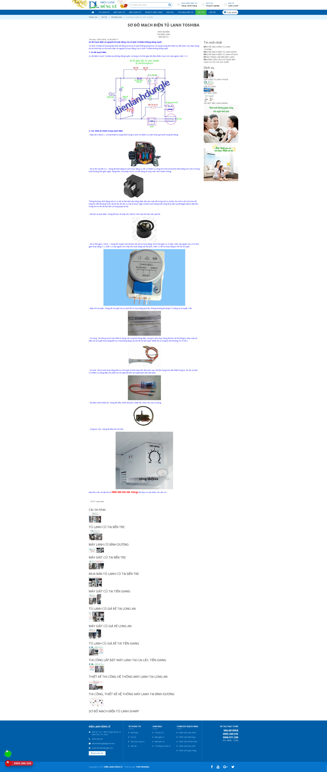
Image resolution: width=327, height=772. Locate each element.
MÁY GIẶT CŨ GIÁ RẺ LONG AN (110, 626)
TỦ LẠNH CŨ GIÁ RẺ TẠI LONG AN (112, 608)
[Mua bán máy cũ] (178, 4)
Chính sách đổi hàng (187, 737)
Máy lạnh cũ (135, 12)
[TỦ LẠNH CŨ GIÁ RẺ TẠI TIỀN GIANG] (144, 634)
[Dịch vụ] (203, 4)
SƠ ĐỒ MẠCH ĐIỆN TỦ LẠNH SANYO (221, 52)
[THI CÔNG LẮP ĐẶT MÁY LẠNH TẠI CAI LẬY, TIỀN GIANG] (144, 651)
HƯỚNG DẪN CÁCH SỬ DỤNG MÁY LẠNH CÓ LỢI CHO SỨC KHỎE (219, 60)
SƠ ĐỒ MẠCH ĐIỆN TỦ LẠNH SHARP (114, 711)
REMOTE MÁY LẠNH (153, 12)
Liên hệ (212, 12)
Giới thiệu (134, 732)
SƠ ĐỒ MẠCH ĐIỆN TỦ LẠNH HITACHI (222, 54)
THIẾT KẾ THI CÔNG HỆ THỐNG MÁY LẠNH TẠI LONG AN (128, 676)
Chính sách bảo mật (187, 746)
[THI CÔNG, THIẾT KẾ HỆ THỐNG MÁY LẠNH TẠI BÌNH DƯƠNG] (144, 685)
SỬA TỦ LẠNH (210, 86)
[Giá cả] (225, 4)
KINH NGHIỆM (163, 32)
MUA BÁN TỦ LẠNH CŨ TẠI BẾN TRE (114, 574)
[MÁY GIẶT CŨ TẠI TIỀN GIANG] (144, 582)
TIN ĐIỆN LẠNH (116, 17)
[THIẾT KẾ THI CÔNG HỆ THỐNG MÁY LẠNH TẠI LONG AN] (144, 667)
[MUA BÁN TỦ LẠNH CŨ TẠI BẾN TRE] (144, 565)
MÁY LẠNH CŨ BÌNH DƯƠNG (109, 544)
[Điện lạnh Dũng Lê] (103, 4)
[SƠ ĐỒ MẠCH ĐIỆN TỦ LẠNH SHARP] (144, 702)
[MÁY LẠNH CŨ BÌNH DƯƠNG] (144, 535)
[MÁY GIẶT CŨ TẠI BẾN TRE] (144, 550)
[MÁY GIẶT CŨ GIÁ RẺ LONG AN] (144, 617)
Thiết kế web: (136, 767)
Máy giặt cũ (119, 12)
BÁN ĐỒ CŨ (163, 37)
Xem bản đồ (98, 753)
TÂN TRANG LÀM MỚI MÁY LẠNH (220, 57)
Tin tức (201, 12)
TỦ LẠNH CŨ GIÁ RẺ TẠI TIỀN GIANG (114, 643)
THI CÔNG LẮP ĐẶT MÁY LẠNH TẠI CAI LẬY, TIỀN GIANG (127, 660)
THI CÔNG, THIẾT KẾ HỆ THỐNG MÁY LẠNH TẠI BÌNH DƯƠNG (131, 694)
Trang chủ (93, 12)
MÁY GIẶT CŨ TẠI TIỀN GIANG (109, 591)
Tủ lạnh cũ (104, 12)
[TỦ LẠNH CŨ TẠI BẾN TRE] (144, 517)
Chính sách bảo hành (187, 732)
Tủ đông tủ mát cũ (162, 746)
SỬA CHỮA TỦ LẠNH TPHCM (216, 79)
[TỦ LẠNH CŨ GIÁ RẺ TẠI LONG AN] (144, 599)
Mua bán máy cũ (189, 3)
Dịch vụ (209, 3)
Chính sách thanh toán (188, 741)
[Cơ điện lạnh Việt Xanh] (221, 123)
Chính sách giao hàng (187, 750)
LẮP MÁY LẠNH (210, 93)
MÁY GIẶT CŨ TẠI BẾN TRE (107, 557)
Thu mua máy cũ (185, 12)
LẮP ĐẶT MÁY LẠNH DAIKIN (215, 103)
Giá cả (231, 3)
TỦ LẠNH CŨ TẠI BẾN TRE (107, 527)
